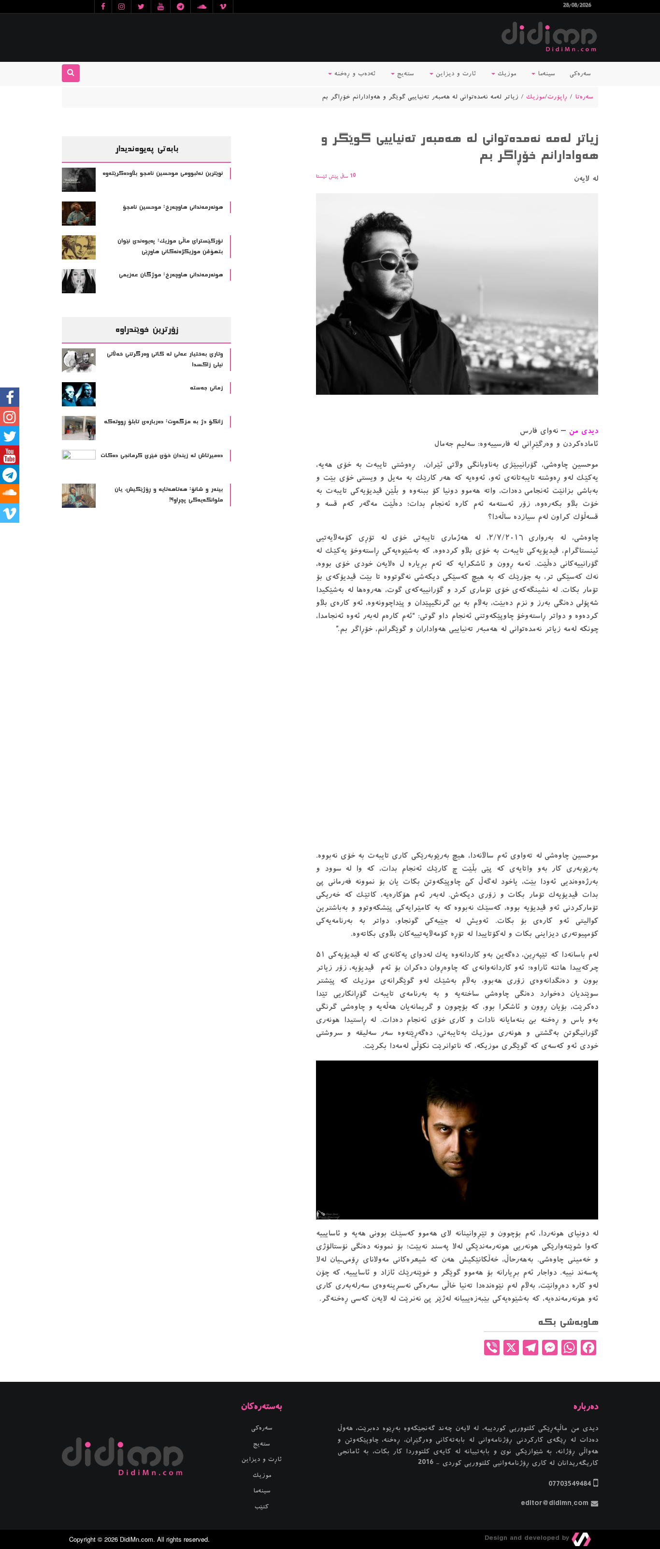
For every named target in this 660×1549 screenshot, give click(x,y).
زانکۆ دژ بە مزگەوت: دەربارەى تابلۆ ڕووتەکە (163, 421)
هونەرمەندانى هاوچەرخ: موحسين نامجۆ (173, 207)
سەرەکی (580, 74)
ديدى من (582, 431)
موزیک (505, 74)
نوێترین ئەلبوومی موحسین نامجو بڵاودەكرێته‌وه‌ (162, 173)
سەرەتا (584, 97)
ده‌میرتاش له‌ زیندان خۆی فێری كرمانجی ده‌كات (161, 455)
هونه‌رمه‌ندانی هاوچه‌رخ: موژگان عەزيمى (171, 275)
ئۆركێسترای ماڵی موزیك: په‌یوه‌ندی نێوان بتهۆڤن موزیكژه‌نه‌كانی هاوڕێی (170, 247)
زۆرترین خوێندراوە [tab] (146, 329)
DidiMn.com (136, 1539)
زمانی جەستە (206, 388)
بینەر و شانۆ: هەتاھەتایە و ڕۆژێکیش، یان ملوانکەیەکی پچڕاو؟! (169, 495)
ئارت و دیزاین (454, 74)
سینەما (545, 74)
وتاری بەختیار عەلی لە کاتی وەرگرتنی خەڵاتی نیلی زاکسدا (165, 360)
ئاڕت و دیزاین (262, 1459)
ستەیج (404, 74)
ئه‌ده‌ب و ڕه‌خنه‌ (353, 74)
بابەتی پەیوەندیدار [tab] (146, 149)
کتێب (262, 1507)
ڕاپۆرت (557, 97)
